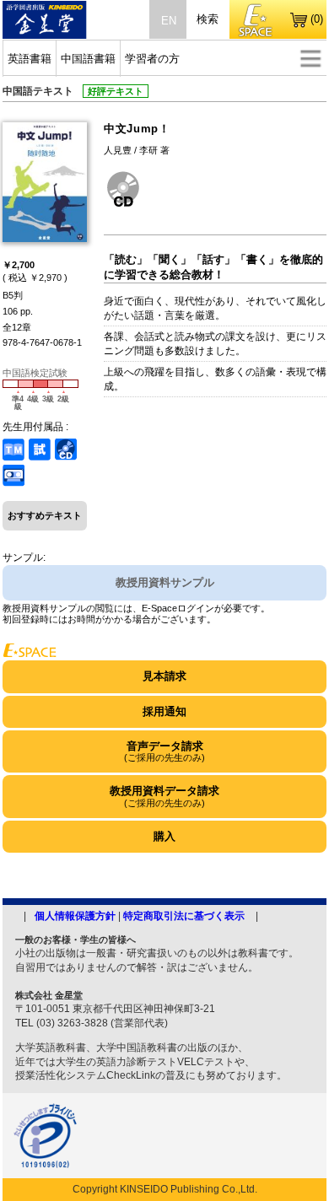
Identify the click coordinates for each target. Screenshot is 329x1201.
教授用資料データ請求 (164, 795)
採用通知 (164, 711)
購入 (164, 836)
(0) (316, 19)
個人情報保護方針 (75, 916)
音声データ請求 (164, 751)
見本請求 (164, 676)
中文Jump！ (137, 128)
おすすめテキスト (45, 515)
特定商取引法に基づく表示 (184, 916)
